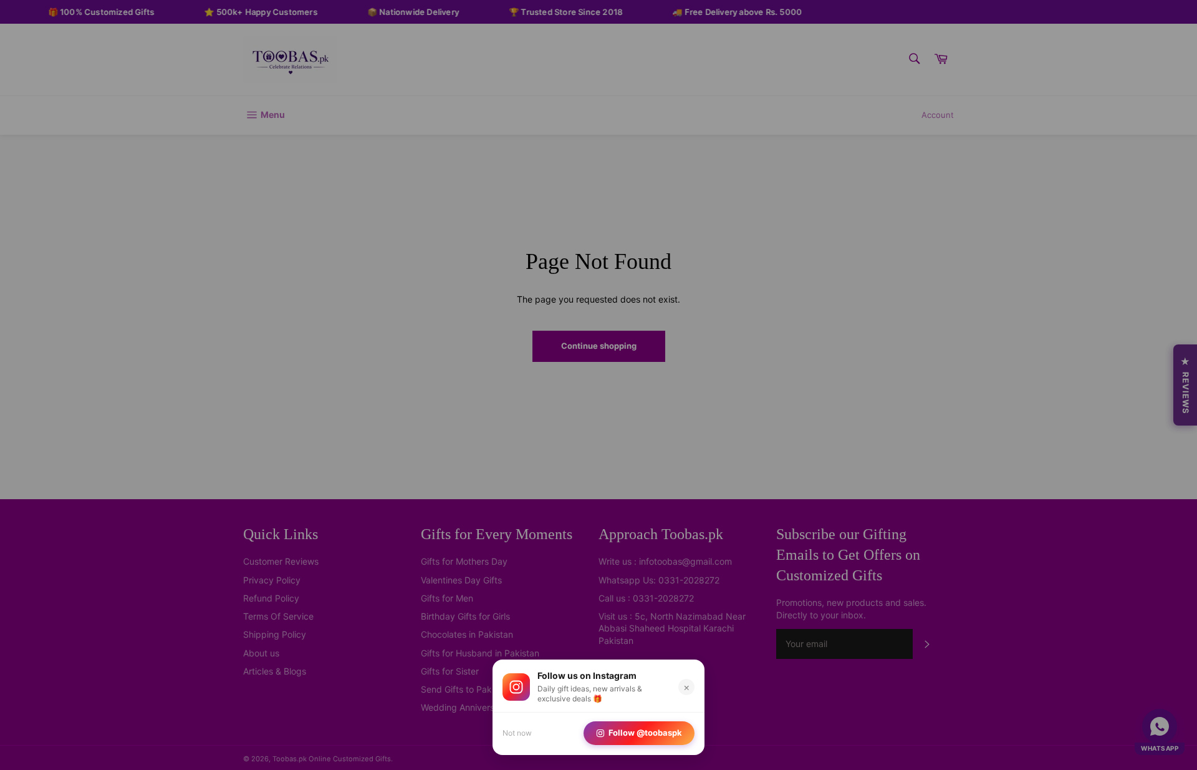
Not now (517, 733)
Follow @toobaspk (645, 733)
